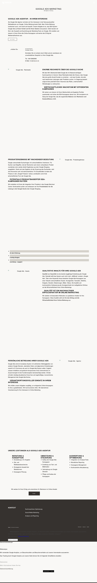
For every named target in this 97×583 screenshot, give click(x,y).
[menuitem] (93, 2)
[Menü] (93, 2)
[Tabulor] (7, 2)
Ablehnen (10, 539)
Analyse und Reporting (32, 516)
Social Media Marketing (32, 512)
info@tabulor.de (34, 61)
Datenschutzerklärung (23, 536)
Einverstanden (15, 539)
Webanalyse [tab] (3, 549)
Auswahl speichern (46, 571)
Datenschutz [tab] (3, 562)
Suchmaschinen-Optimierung (33, 509)
